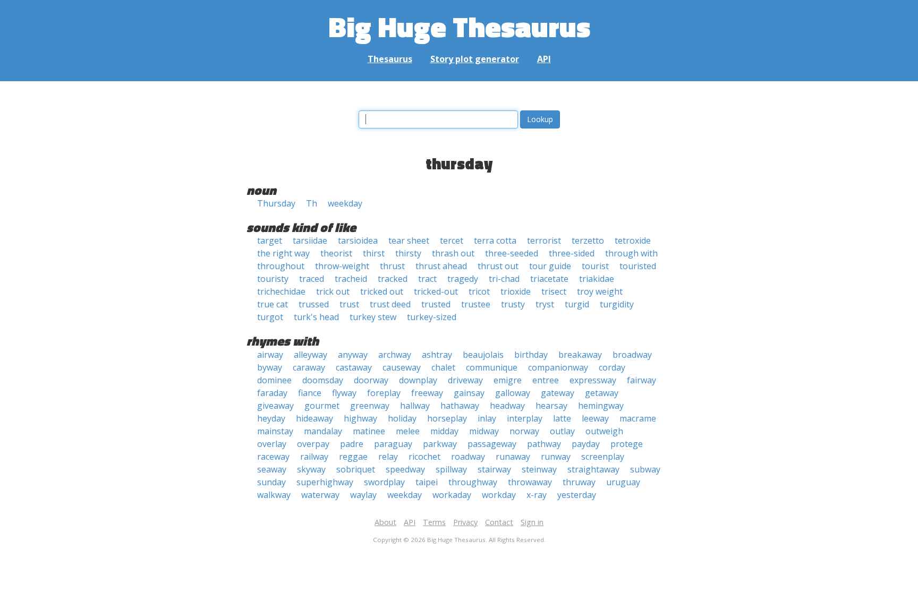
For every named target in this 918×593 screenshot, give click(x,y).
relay (388, 456)
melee (408, 431)
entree (545, 380)
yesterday (576, 495)
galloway (512, 393)
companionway (558, 367)
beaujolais (483, 354)
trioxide (515, 291)
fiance (309, 393)
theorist (336, 253)
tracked (392, 279)
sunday (271, 482)
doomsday (322, 380)
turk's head (316, 317)
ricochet (424, 456)
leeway (595, 418)
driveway (465, 380)
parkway (440, 444)
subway (645, 469)
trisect (553, 291)
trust (349, 304)
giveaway (275, 405)
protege (626, 444)
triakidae (596, 279)
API (544, 59)
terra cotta (495, 240)
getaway (601, 393)
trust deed (390, 304)
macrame (637, 418)
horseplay (447, 418)
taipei (426, 482)
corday (612, 367)
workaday (451, 495)
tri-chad (504, 279)
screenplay (602, 456)
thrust (392, 266)
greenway (369, 405)
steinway (539, 469)
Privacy (465, 522)
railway (314, 456)
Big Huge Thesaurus (459, 26)
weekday (345, 203)
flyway (344, 393)
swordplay (384, 482)
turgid (577, 304)
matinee (369, 431)
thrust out (498, 266)
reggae (353, 456)
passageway (492, 444)
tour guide (550, 266)
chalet (443, 367)
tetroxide (633, 240)
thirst (374, 253)
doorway (371, 380)
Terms (434, 522)
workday (499, 495)
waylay (363, 495)
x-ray (536, 495)
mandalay (323, 431)
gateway (557, 393)
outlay (562, 431)
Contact (499, 522)
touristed (637, 266)
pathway (544, 444)
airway (270, 354)
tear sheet (408, 240)
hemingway (601, 405)
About (385, 522)
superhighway (324, 482)
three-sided (571, 253)
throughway (472, 482)
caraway (309, 367)
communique (491, 367)
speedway (405, 469)
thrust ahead (441, 266)
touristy (272, 279)
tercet (451, 240)
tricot (479, 291)
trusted (435, 304)
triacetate (549, 279)
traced (311, 279)
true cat (272, 304)
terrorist (544, 240)
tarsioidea (358, 240)
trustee (475, 304)
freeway (427, 393)
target (269, 240)
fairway (641, 380)
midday (444, 431)
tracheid (351, 279)
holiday (402, 418)
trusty (513, 304)
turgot (270, 317)
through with (631, 253)
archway (394, 354)
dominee (274, 380)
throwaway (530, 482)
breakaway (580, 354)
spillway (451, 469)
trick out (333, 291)
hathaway (459, 405)
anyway (353, 354)
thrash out (453, 253)
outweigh (604, 431)
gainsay (469, 393)
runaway (513, 456)
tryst (545, 304)
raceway (273, 456)
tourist (595, 266)
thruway (579, 482)
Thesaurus (390, 59)
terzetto (588, 240)
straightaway (593, 469)
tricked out (381, 291)
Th (311, 203)
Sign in (532, 522)
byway (269, 367)
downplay (418, 380)
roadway (468, 456)
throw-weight (342, 266)
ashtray (437, 354)
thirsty (408, 253)
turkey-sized (431, 317)
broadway (632, 354)
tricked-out (436, 291)
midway (484, 431)
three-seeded (511, 253)
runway (556, 456)
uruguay (623, 482)
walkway (274, 495)
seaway (271, 469)
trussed (314, 304)
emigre (508, 380)
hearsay (551, 405)
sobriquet (355, 469)
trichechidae (281, 291)
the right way (283, 253)
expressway (593, 380)
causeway (401, 367)
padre (351, 444)
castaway (354, 367)
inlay (487, 418)
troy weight (600, 291)
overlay (271, 444)
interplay (524, 418)
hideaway (314, 418)
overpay (313, 444)
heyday (271, 418)
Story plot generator (474, 59)
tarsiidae (310, 240)
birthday (531, 354)
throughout (280, 266)
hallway (415, 405)
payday (586, 444)
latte (562, 418)
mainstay (275, 431)
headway (507, 405)
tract (427, 279)
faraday (272, 393)
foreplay (384, 393)
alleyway (310, 354)
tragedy (462, 279)
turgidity (617, 304)
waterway (320, 495)
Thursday (276, 203)
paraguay (393, 444)
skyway (311, 469)
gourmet (321, 405)
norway (524, 431)
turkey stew (373, 317)
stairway (494, 469)
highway (360, 418)
